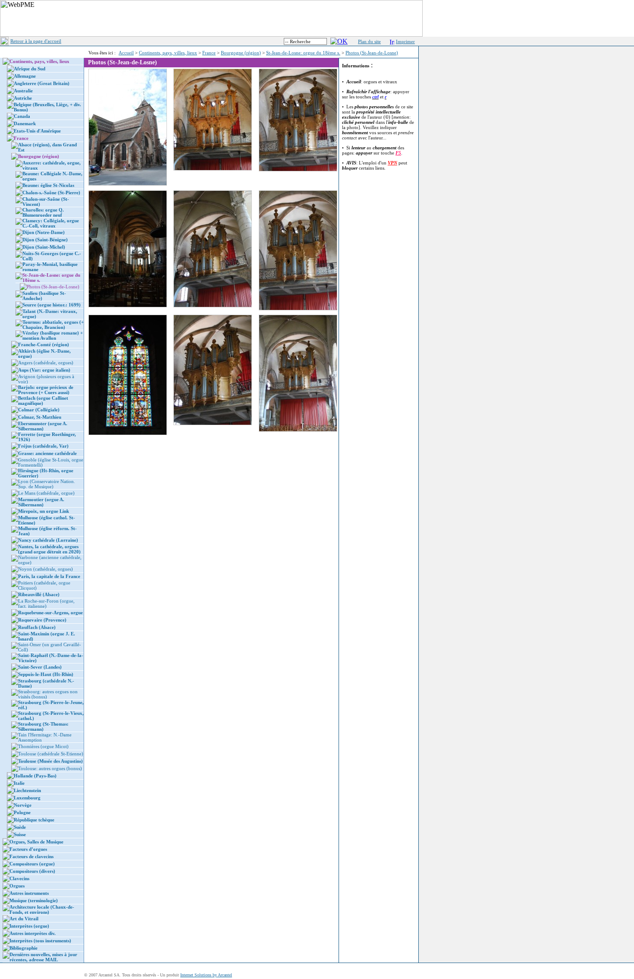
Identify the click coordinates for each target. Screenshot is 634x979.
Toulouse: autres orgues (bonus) (50, 768)
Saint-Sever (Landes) (40, 667)
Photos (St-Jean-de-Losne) (371, 52)
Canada (22, 116)
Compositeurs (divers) (32, 871)
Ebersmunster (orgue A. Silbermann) (42, 426)
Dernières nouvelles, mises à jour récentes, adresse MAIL (43, 957)
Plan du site (369, 41)
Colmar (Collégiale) (39, 409)
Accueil (126, 52)
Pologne (22, 812)
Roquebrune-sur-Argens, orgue (50, 612)
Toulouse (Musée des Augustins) (50, 761)
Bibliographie (23, 948)
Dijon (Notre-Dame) (43, 232)
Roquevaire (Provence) (42, 619)
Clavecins (19, 878)
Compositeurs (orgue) (32, 863)
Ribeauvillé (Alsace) (39, 594)
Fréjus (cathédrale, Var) (43, 445)
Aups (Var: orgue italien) (44, 370)
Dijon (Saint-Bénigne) (45, 239)
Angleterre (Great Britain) (41, 83)
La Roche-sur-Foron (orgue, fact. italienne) (46, 603)
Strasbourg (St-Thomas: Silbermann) (43, 726)
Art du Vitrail (23, 918)
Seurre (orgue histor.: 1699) (51, 304)
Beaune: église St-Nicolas (48, 185)
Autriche (23, 98)
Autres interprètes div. (32, 933)
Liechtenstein (27, 790)
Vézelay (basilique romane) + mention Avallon (52, 335)
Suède (20, 827)
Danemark (25, 123)
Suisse (20, 834)
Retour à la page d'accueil (35, 41)
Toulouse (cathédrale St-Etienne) (50, 753)
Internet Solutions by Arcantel (206, 975)
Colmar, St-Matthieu (39, 417)
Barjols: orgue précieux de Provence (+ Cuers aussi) (45, 390)
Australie (23, 90)
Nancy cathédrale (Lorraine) (48, 540)
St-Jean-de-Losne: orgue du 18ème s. (303, 52)
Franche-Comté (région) (43, 344)
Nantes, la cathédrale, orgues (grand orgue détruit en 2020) (49, 549)
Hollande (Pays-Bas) (35, 775)
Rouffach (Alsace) (37, 627)
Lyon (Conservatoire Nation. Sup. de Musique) (46, 484)
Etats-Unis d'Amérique (37, 130)
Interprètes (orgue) (29, 925)
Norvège (22, 805)
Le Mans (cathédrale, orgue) (46, 493)
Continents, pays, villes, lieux (168, 52)
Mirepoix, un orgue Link (43, 511)
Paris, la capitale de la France (49, 576)
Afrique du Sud (29, 68)
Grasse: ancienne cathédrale (47, 453)
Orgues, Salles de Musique (36, 841)
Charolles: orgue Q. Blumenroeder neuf (43, 212)
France (209, 52)
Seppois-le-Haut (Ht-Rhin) (45, 674)
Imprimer (405, 41)
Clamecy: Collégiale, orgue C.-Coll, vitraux (50, 223)
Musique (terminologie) (33, 900)
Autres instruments (29, 893)
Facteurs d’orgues (28, 849)
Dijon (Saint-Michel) (43, 246)
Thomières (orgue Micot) (43, 746)
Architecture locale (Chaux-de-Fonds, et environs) (41, 909)
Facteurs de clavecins (31, 856)
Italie (19, 783)
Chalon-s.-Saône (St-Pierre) (51, 192)
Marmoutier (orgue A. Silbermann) (41, 502)
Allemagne (25, 76)
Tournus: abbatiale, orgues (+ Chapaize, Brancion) (53, 324)
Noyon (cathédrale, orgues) (45, 569)
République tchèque (34, 819)
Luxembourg (27, 797)
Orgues (17, 885)
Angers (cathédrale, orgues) (45, 362)
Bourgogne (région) (241, 52)
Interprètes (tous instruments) (40, 940)
